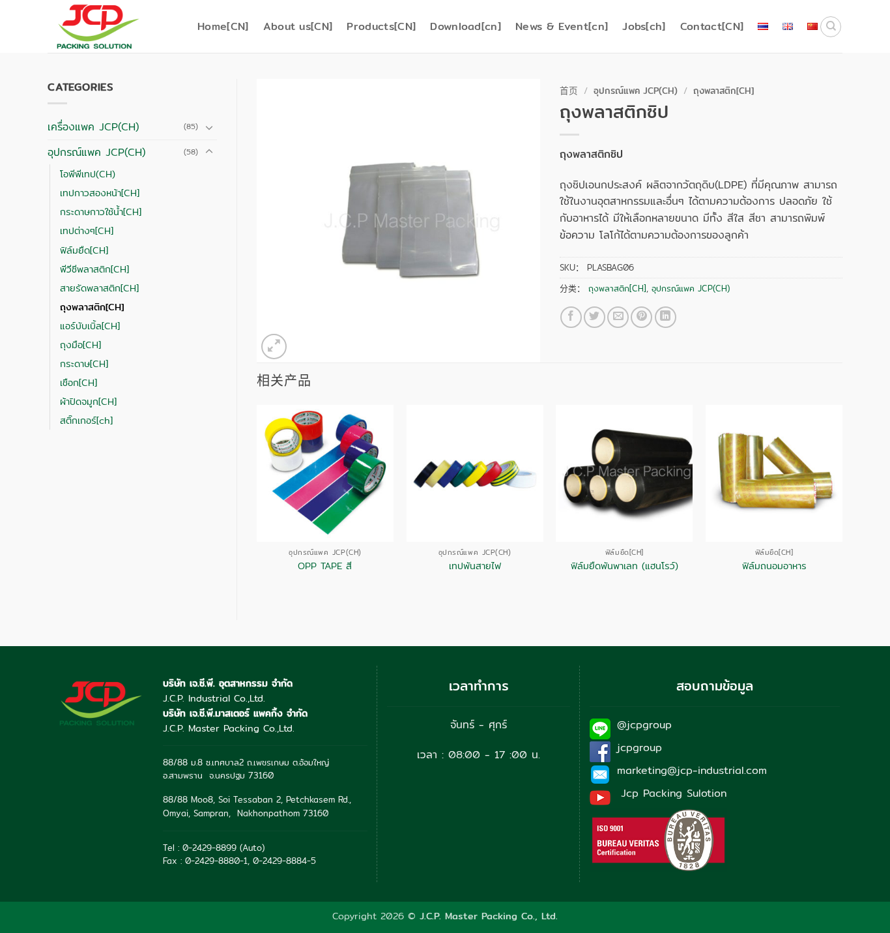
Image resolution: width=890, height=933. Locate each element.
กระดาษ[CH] (84, 363)
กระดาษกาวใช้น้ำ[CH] (100, 211)
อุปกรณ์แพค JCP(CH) (96, 152)
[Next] (842, 501)
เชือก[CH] (78, 382)
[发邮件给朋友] (618, 317)
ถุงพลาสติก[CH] (92, 306)
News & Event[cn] (561, 26)
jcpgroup (639, 747)
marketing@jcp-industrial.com (692, 770)
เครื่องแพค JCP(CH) (93, 127)
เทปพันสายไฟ (475, 566)
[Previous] (257, 501)
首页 (569, 90)
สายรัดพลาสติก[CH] (99, 287)
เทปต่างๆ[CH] (86, 230)
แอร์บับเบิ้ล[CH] (90, 325)
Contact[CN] (712, 26)
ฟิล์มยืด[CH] (84, 250)
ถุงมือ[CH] (80, 344)
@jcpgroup (644, 725)
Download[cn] (465, 26)
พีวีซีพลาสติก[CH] (94, 268)
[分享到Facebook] (571, 317)
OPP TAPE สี (325, 566)
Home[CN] (223, 26)
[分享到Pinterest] (641, 317)
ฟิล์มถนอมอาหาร (774, 566)
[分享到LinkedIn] (665, 317)
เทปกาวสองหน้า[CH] (99, 192)
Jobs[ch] (644, 26)
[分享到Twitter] (594, 317)
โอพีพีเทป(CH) (87, 173)
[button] (274, 346)
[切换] (209, 127)
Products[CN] (381, 26)
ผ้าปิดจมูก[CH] (88, 401)
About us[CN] (298, 26)
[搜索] (830, 26)
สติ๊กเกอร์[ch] (86, 420)
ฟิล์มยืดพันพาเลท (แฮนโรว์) (624, 566)
